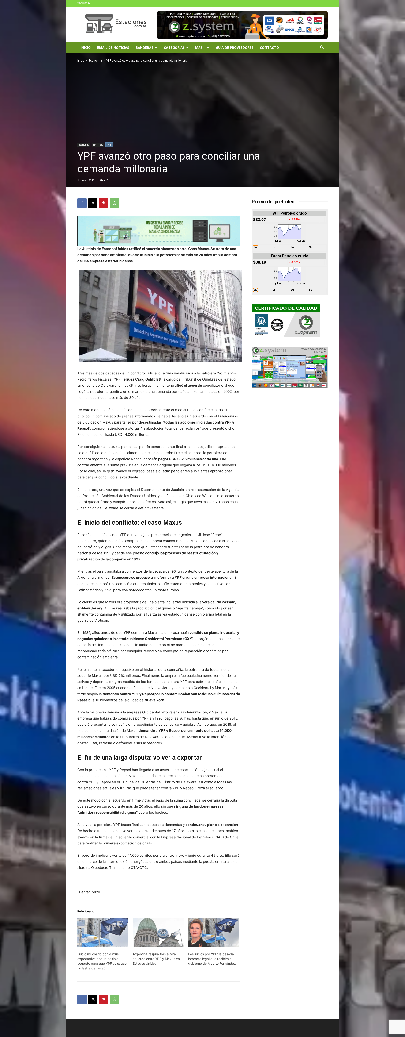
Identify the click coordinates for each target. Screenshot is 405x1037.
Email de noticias (113, 47)
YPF (109, 144)
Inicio (86, 47)
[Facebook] (82, 203)
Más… (200, 47)
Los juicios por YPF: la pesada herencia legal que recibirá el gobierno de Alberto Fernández (212, 958)
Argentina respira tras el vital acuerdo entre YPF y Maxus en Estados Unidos (156, 958)
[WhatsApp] (114, 203)
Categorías (174, 47)
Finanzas (98, 144)
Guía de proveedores (234, 47)
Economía (95, 60)
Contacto (269, 47)
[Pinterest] (103, 203)
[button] (322, 48)
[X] (93, 203)
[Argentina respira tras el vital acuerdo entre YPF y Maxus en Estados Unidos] (158, 932)
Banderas (144, 47)
